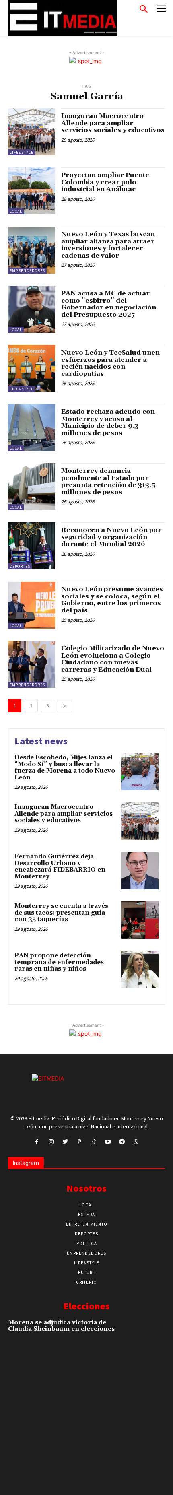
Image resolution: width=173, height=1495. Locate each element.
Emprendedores (27, 270)
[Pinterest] (79, 1142)
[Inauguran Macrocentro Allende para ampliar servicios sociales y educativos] (31, 131)
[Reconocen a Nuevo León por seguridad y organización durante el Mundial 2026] (31, 545)
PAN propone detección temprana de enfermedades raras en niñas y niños (59, 962)
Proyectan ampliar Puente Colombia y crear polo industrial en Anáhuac (105, 182)
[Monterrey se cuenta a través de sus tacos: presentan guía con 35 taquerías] (140, 920)
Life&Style (21, 152)
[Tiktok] (94, 1142)
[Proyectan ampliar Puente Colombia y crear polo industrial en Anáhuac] (31, 190)
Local (16, 211)
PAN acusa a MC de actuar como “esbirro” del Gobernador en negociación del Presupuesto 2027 (108, 304)
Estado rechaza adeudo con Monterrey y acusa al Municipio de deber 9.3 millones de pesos (108, 422)
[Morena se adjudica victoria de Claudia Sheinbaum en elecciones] (149, 1333)
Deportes (20, 566)
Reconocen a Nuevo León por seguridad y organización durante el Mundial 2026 (111, 537)
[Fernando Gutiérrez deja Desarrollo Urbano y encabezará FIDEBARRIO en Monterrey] (140, 870)
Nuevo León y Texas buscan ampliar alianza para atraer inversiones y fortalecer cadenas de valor (108, 245)
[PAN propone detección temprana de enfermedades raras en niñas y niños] (140, 969)
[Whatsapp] (136, 1142)
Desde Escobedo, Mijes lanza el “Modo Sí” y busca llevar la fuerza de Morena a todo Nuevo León (64, 768)
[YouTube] (108, 1142)
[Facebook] (37, 1142)
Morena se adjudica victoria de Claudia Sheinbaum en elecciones (61, 1326)
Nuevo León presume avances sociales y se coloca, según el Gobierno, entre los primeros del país (112, 599)
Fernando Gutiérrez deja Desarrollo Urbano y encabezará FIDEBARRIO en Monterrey (59, 867)
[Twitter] (65, 1142)
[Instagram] (51, 1142)
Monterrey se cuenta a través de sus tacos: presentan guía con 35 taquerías (61, 912)
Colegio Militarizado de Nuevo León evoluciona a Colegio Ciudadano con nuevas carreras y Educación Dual (112, 659)
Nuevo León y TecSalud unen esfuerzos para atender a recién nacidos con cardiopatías (110, 363)
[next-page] (64, 705)
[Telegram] (122, 1142)
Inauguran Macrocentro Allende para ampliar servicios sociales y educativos (113, 123)
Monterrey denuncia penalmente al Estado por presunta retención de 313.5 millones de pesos (108, 481)
